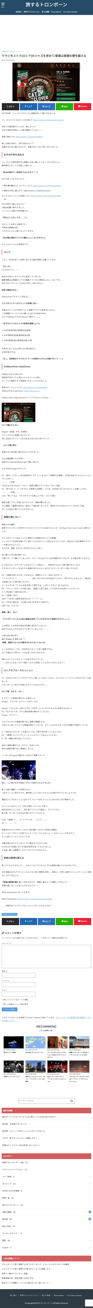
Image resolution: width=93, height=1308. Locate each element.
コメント (6, 943)
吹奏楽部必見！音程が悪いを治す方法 (17, 1278)
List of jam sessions (70, 12)
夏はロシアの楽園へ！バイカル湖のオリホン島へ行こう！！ (27, 1283)
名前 (4, 971)
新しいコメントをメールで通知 (16, 1000)
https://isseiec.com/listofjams (35, 387)
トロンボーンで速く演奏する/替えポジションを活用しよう (26, 1269)
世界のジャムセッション (32, 12)
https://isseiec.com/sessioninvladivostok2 (34, 899)
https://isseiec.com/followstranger (47, 186)
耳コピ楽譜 (45, 12)
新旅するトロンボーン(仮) (15, 1162)
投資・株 (7, 1198)
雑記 (6, 1240)
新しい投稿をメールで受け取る (16, 1004)
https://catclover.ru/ (32, 391)
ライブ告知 (8, 1177)
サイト (4, 990)
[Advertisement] (46, 32)
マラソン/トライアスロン (14, 1170)
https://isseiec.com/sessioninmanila (49, 120)
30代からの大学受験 (12, 1191)
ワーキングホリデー (12, 1233)
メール (5, 981)
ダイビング (8, 1184)
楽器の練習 (8, 1212)
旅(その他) (8, 1226)
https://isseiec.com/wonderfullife (29, 137)
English (6, 1248)
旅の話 (7, 1219)
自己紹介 (19, 12)
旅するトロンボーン (46, 4)
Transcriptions (56, 12)
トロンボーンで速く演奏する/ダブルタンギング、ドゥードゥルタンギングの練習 (35, 1264)
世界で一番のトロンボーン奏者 (15, 1274)
